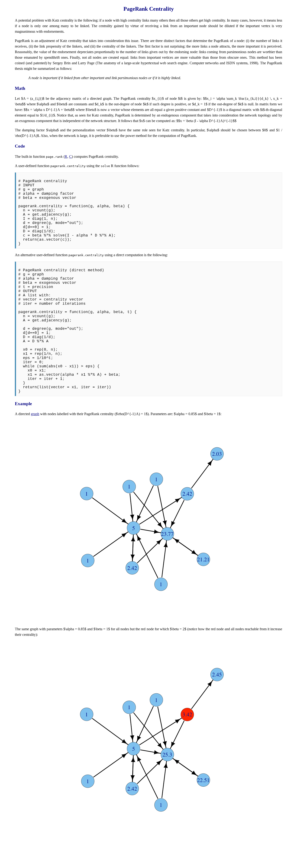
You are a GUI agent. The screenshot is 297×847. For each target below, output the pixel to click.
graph (35, 414)
